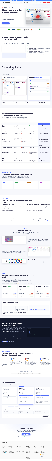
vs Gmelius (17, 164)
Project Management (11, 451)
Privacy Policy (42, 447)
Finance (9, 453)
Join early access (45, 416)
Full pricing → (43, 419)
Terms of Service (43, 446)
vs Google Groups (24, 164)
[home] (6, 2)
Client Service (10, 446)
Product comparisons (36, 447)
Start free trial (26, 395)
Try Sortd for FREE (46, 2)
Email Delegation (18, 447)
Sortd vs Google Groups (29, 453)
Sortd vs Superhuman (28, 457)
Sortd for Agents (5, 341)
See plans (9, 395)
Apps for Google (36, 453)
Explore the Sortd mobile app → (34, 265)
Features (33, 2)
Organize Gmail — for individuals (20, 451)
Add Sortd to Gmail (26, 434)
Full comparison (32, 208)
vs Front (14, 164)
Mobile (37, 2)
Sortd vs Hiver (11, 164)
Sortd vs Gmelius (28, 447)
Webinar (4, 452)
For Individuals (20, 2)
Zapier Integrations (36, 452)
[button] (25, 2)
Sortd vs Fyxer (28, 451)
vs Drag (20, 164)
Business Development (11, 452)
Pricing (30, 2)
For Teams (15, 2)
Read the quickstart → (12, 341)
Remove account (36, 451)
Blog (34, 446)
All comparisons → (34, 164)
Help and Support (4, 451)
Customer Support (10, 447)
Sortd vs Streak (28, 452)
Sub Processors (43, 452)
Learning (40, 2)
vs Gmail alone (29, 164)
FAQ (3, 453)
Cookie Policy (42, 451)
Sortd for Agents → (47, 220)
